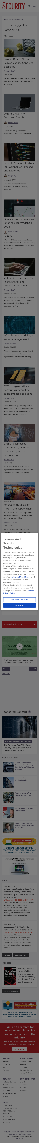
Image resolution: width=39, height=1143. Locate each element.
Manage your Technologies (19, 599)
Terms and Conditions (20, 577)
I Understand (19, 605)
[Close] (35, 535)
